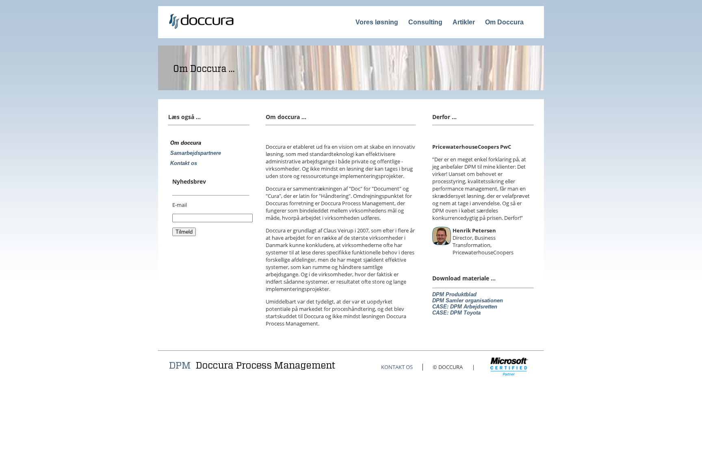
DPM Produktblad (454, 294)
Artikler (464, 22)
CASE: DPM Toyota (456, 313)
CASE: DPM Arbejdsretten (464, 307)
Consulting (425, 22)
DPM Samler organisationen (467, 300)
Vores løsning (376, 22)
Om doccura (185, 143)
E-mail (179, 204)
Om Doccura (504, 22)
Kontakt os (183, 163)
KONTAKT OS (397, 367)
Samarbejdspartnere (195, 153)
